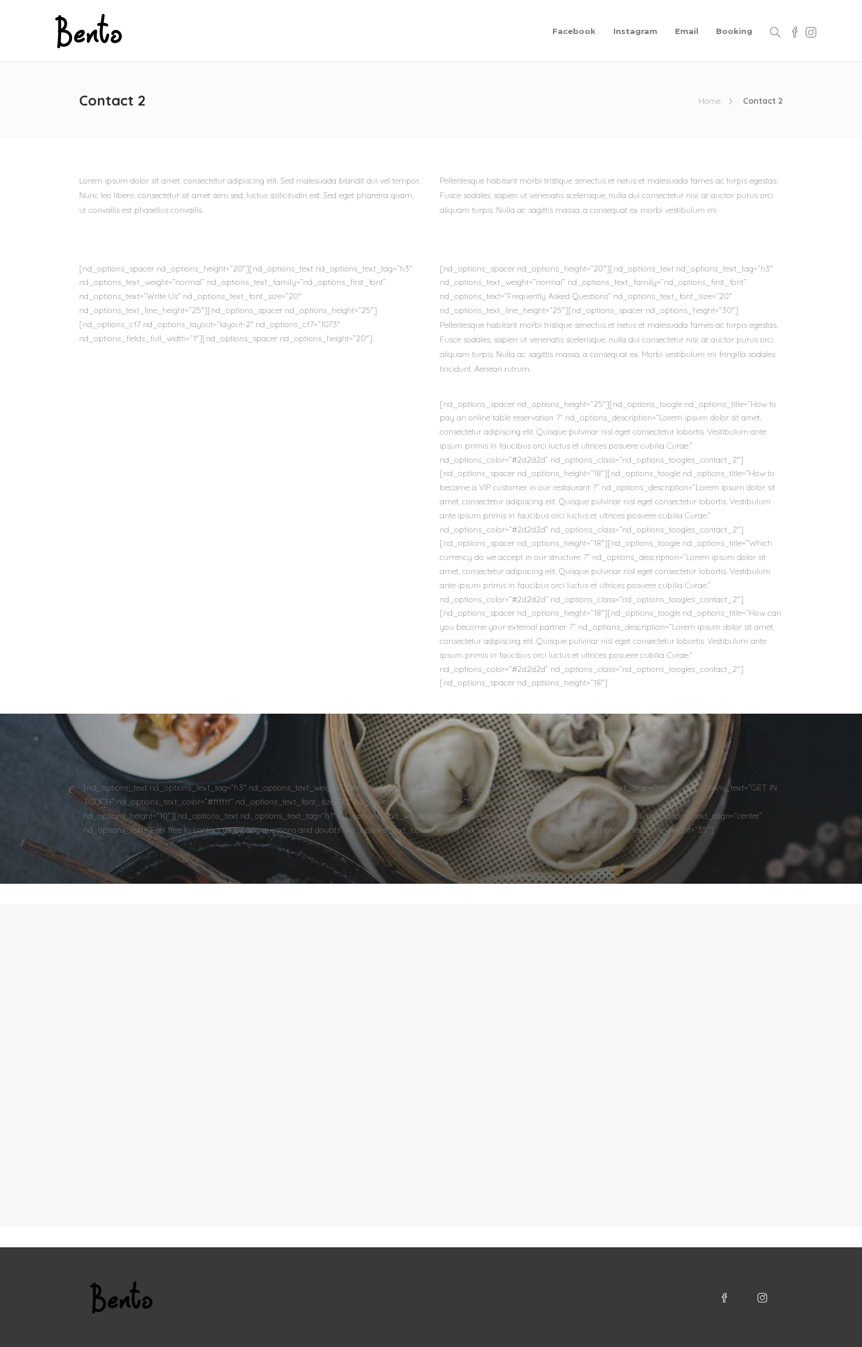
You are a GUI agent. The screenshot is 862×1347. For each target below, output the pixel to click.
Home (709, 101)
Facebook (574, 31)
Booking (734, 31)
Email (686, 31)
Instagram (635, 31)
